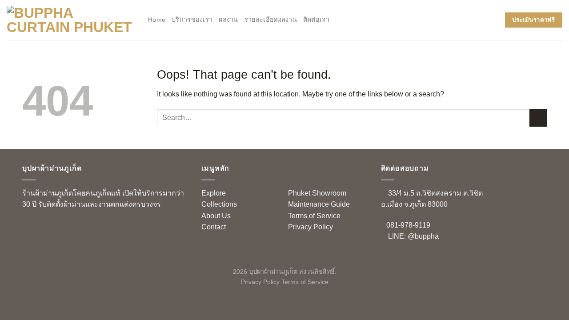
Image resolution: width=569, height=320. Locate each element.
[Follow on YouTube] (57, 227)
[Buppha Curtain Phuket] (71, 20)
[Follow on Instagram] (43, 227)
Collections (219, 204)
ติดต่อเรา (316, 19)
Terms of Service (314, 216)
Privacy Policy (310, 227)
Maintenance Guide (319, 204)
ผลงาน (228, 19)
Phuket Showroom (317, 193)
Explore (213, 193)
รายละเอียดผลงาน (270, 19)
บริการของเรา (192, 19)
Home (156, 19)
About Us (216, 216)
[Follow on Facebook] (29, 227)
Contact (213, 227)
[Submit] (538, 117)
